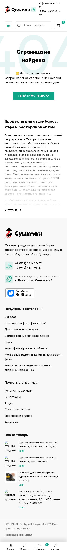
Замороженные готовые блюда (27, 336)
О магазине (13, 397)
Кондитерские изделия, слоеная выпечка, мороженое (28, 368)
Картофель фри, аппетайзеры (26, 348)
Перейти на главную (33, 95)
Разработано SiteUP (19, 535)
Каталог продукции (18, 390)
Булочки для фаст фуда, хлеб (25, 323)
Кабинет (11, 549)
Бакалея (10, 317)
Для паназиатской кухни (22, 329)
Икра (8, 342)
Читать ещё (13, 210)
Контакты (55, 549)
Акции (9, 403)
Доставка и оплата (18, 416)
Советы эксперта (17, 409)
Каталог (24, 549)
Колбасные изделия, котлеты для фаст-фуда (33, 357)
